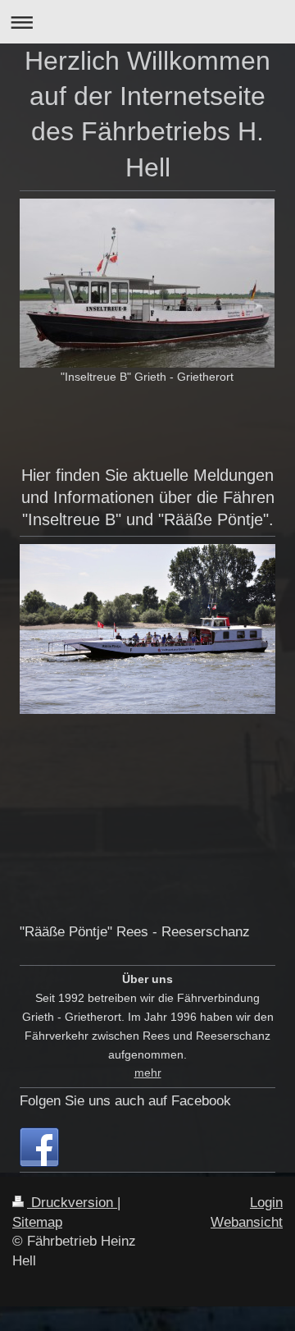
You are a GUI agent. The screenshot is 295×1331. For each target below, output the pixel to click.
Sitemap (37, 1222)
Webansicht (247, 1222)
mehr (147, 1072)
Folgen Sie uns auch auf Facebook (125, 1101)
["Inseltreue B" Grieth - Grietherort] (147, 283)
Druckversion (72, 1202)
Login (266, 1202)
